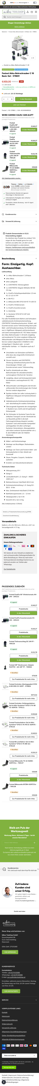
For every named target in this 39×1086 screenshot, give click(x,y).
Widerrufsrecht (7, 1024)
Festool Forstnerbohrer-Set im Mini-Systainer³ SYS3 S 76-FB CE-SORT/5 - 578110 (22, 724)
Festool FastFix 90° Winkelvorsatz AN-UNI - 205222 (14, 127)
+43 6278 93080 (14, 973)
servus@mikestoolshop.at (16, 977)
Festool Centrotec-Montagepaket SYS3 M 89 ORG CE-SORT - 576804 (23, 685)
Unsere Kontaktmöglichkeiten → (25, 901)
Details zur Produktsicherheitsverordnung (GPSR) (17, 512)
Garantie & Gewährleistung (11, 515)
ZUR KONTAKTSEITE (11, 991)
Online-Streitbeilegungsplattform (13, 1035)
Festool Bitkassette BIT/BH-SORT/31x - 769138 (22, 785)
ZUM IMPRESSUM (10, 952)
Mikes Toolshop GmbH (12, 1061)
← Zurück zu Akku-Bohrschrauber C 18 (15, 65)
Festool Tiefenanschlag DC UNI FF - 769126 (15, 155)
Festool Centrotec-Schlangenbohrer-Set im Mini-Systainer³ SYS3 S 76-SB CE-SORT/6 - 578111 (22, 705)
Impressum (6, 1016)
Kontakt (4, 1012)
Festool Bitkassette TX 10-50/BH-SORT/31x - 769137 (15, 168)
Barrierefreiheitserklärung (11, 1080)
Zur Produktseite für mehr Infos (23, 679)
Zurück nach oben (19, 911)
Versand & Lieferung (9, 1028)
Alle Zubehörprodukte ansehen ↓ (11, 178)
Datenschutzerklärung (10, 1020)
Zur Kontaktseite (9, 569)
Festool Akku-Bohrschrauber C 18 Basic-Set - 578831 (23, 31)
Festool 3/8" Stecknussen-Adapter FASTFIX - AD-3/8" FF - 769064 (21, 666)
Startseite (4, 31)
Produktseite (23, 609)
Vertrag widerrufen (9, 1067)
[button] (32, 12)
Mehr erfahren (20, 27)
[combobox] (19, 17)
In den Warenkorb (26, 99)
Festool (4, 110)
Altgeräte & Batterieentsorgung (13, 1039)
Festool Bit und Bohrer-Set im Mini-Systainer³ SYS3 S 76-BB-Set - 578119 (21, 744)
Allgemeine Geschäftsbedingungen (14, 1032)
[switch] (35, 3)
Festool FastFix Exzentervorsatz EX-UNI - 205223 (14, 141)
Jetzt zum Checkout (19, 105)
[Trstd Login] (36, 2)
